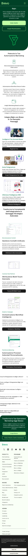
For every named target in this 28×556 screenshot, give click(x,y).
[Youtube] (16, 449)
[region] (14, 545)
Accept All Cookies (14, 553)
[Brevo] (5, 3)
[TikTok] (24, 449)
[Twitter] (4, 449)
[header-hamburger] (24, 3)
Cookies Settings (14, 545)
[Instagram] (12, 449)
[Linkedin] (8, 449)
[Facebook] (20, 449)
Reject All (14, 549)
